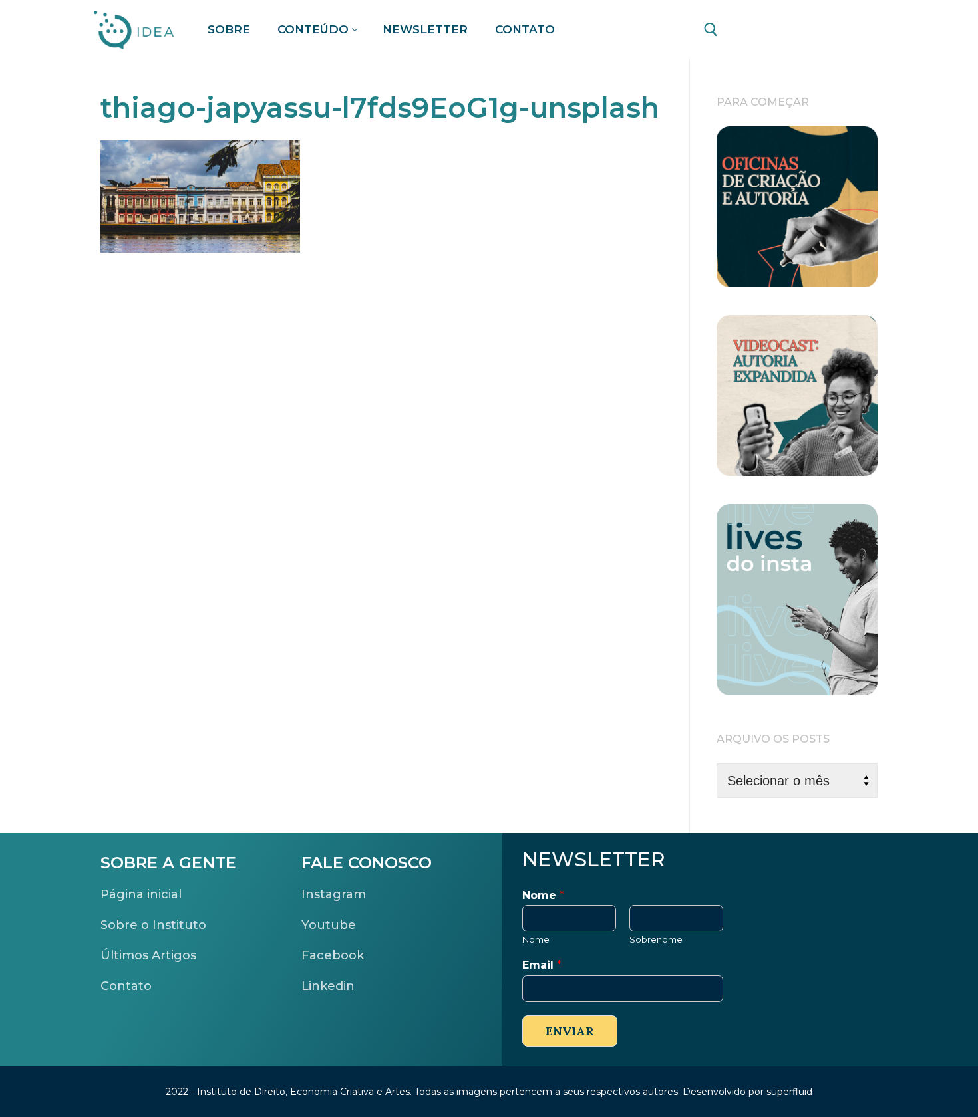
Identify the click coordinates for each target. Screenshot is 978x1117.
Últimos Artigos (148, 955)
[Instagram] (861, 30)
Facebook (332, 955)
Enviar (570, 1031)
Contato (126, 986)
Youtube (328, 925)
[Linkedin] (785, 30)
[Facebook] (748, 30)
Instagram (333, 894)
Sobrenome (656, 939)
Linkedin (328, 986)
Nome (543, 895)
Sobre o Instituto (153, 925)
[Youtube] (823, 30)
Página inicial (141, 894)
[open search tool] (711, 30)
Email (542, 965)
